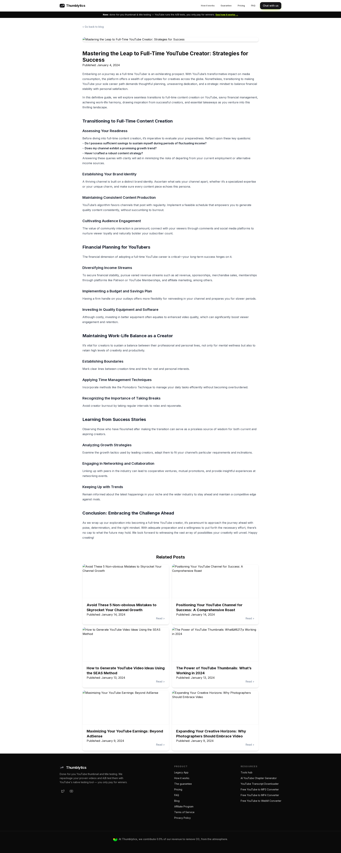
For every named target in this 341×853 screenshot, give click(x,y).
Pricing (241, 5)
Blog (177, 800)
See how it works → (226, 14)
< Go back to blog (93, 26)
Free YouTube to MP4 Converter (260, 795)
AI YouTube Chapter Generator (259, 778)
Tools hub (246, 772)
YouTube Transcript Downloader (260, 783)
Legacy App (181, 772)
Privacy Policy (182, 817)
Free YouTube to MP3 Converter (260, 789)
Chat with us (270, 5)
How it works (208, 5)
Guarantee (226, 5)
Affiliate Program (183, 806)
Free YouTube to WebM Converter (261, 800)
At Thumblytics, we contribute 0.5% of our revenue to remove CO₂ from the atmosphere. (173, 839)
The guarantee (183, 783)
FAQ (253, 5)
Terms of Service (184, 812)
